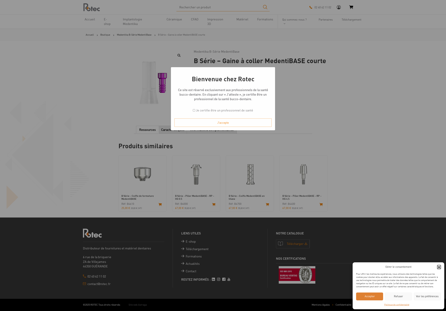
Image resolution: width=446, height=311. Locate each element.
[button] (439, 267)
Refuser (398, 296)
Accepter (370, 296)
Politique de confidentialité (396, 304)
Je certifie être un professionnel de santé (224, 110)
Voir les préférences (427, 296)
